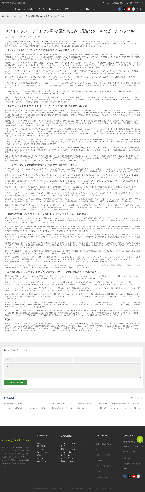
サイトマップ (106, 488)
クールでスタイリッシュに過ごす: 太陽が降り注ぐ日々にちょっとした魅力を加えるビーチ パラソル (73, 403)
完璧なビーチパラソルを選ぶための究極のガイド (14, 403)
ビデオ (132, 398)
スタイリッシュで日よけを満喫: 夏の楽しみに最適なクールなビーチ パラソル (41, 16)
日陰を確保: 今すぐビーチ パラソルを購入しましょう (70, 408)
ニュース (139, 398)
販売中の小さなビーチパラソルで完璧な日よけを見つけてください (121, 403)
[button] (97, 9)
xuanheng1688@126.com (116, 3)
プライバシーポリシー (92, 488)
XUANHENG (6, 16)
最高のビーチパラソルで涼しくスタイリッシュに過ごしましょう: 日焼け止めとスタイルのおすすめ (121, 408)
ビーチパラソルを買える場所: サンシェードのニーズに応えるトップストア (25, 408)
